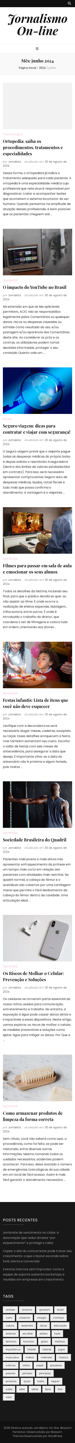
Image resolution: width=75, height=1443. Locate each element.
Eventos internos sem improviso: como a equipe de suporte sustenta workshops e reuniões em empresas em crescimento (33, 1274)
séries (35, 1389)
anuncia (27, 1309)
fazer (57, 1333)
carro (9, 1317)
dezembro (27, 1325)
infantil (32, 1349)
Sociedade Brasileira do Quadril (34, 840)
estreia (44, 1333)
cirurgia (41, 1317)
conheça (58, 1317)
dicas (43, 1325)
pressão (10, 1373)
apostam (44, 1309)
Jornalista (14, 162)
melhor (30, 1357)
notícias (11, 1365)
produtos (11, 1381)
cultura (10, 1325)
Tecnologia (12, 134)
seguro (55, 1381)
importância (13, 1349)
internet (46, 1349)
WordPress (55, 1436)
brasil (60, 1309)
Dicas (7, 419)
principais (45, 1373)
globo (44, 1341)
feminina (11, 1341)
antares (10, 1309)
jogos (61, 1349)
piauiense (56, 1365)
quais (26, 1381)
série (22, 1389)
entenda (11, 1333)
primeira (27, 1373)
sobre (9, 1389)
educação (60, 1325)
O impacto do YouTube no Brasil (34, 287)
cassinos (24, 1317)
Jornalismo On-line (38, 24)
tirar (60, 1389)
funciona (28, 1341)
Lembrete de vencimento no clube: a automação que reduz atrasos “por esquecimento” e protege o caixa (31, 1237)
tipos (48, 1389)
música (63, 1357)
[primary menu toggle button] (37, 49)
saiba (40, 1381)
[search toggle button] (69, 3)
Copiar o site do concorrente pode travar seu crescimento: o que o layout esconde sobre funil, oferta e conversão (37, 1256)
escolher (28, 1333)
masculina (12, 1357)
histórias (60, 1341)
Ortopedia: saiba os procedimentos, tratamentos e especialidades (33, 147)
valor (9, 1397)
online (26, 1365)
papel (40, 1365)
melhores (46, 1357)
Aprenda (10, 280)
